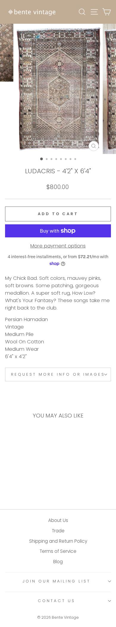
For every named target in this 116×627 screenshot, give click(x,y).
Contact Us (56, 601)
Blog (58, 561)
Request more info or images (58, 374)
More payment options (58, 245)
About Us (58, 520)
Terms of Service (58, 551)
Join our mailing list (56, 581)
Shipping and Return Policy (58, 541)
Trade (58, 531)
